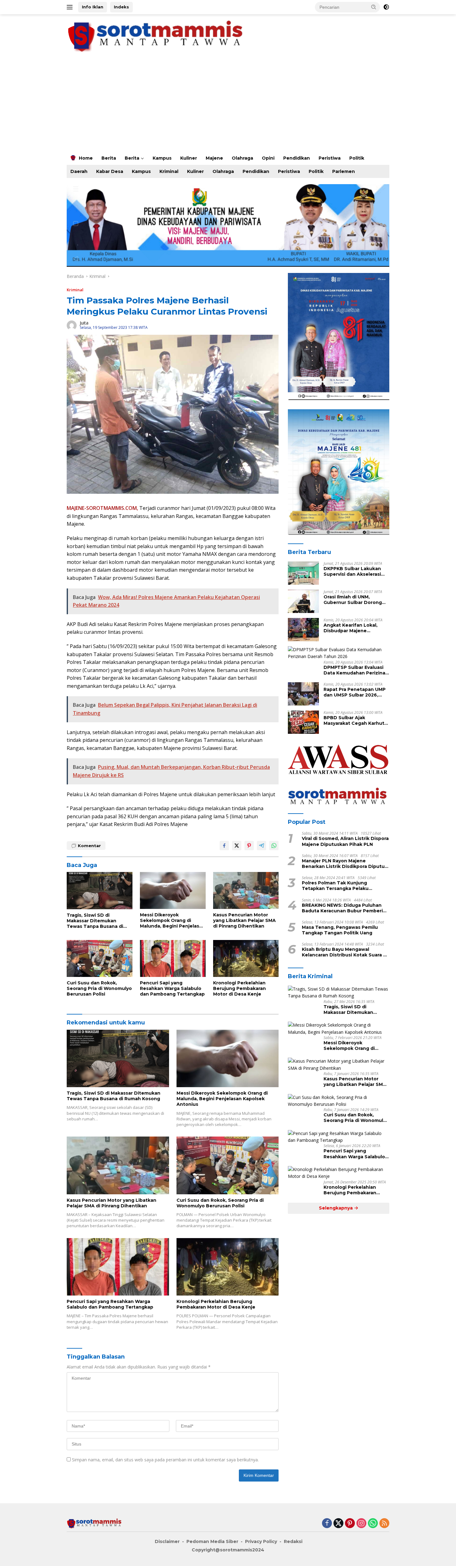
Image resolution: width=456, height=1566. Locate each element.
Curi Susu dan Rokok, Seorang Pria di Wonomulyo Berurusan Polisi (99, 988)
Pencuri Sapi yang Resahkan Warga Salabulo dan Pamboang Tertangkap (172, 988)
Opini (268, 158)
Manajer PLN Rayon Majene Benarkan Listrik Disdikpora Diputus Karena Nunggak (344, 863)
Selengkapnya (336, 1208)
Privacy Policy (261, 1541)
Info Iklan (92, 6)
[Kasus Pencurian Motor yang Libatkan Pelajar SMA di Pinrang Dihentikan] (246, 890)
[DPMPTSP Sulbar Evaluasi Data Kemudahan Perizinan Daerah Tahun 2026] (338, 653)
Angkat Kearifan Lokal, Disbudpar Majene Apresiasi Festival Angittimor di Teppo (351, 627)
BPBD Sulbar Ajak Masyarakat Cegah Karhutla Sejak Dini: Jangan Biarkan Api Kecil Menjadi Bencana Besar (356, 720)
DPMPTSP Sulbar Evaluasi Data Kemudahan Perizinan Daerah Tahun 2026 (356, 670)
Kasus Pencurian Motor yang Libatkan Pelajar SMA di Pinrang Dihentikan (244, 920)
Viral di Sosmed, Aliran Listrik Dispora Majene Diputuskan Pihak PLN (345, 841)
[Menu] (71, 7)
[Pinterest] (350, 1523)
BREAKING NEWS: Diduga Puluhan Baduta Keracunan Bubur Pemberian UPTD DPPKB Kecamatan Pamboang (345, 908)
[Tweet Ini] (236, 845)
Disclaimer (167, 1541)
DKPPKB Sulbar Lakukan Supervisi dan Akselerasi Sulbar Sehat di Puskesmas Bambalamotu (356, 571)
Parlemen (343, 171)
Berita (108, 158)
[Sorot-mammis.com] (156, 36)
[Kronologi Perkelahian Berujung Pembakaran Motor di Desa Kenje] (246, 958)
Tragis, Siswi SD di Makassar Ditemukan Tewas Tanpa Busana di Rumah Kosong (95, 920)
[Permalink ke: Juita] (72, 325)
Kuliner (188, 158)
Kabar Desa (109, 171)
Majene (214, 158)
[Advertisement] (228, 104)
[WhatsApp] (373, 1523)
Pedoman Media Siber (212, 1541)
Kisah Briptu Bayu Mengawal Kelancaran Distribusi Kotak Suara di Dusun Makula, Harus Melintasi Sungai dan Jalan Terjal (344, 952)
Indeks (121, 6)
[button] (374, 7)
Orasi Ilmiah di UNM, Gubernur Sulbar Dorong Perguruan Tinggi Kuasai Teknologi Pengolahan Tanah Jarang (353, 599)
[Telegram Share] (261, 845)
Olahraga (242, 158)
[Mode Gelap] (386, 7)
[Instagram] (361, 1523)
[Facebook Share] (224, 845)
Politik (356, 158)
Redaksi (293, 1541)
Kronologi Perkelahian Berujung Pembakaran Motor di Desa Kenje (239, 988)
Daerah (78, 171)
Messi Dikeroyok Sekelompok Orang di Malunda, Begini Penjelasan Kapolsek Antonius (172, 920)
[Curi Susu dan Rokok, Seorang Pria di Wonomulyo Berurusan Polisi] (99, 958)
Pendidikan (296, 158)
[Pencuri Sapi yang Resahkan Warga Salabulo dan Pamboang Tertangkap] (173, 958)
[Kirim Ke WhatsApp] (274, 845)
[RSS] (384, 1523)
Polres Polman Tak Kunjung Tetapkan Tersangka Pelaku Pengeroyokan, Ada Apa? (335, 885)
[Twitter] (338, 1523)
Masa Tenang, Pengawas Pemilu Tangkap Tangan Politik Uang (340, 930)
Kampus (162, 158)
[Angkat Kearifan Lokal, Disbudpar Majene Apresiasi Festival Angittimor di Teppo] (303, 629)
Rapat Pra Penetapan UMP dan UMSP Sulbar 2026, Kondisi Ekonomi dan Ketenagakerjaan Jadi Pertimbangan (355, 692)
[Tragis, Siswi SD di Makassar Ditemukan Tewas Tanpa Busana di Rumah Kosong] (99, 890)
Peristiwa (330, 158)
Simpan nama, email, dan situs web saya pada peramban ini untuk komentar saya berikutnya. (165, 1460)
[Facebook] (327, 1523)
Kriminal (168, 171)
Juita (84, 323)
